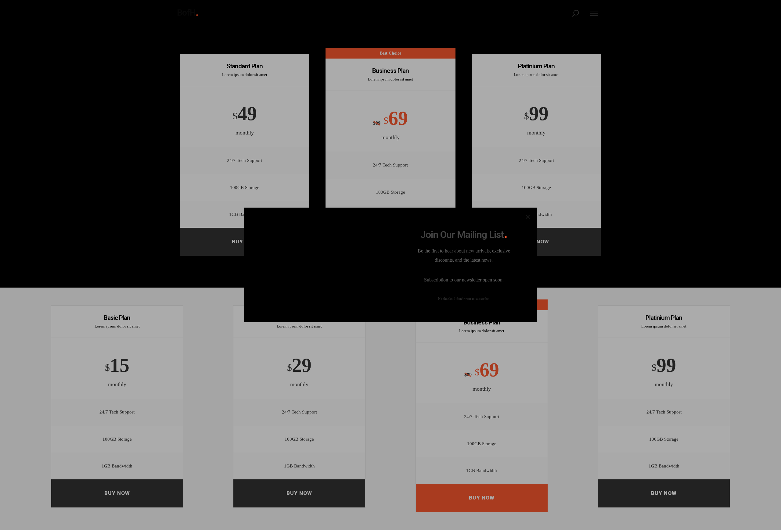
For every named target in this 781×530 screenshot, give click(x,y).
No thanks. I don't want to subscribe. (464, 298)
